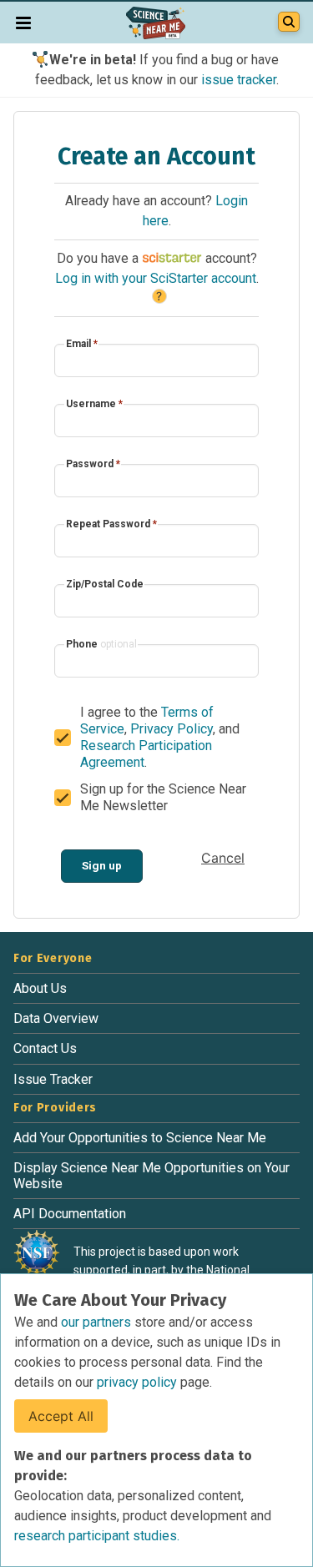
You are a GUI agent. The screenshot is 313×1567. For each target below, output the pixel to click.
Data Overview (55, 1018)
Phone (101, 644)
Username (94, 404)
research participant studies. (96, 1536)
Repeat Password (111, 524)
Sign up (102, 865)
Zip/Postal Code (105, 584)
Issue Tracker (53, 1079)
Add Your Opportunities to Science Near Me (139, 1138)
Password (93, 464)
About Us (40, 988)
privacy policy (138, 1382)
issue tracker (238, 80)
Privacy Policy (171, 729)
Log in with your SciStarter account (155, 278)
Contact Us (45, 1048)
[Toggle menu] (23, 23)
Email (82, 344)
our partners (97, 1322)
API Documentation (69, 1214)
